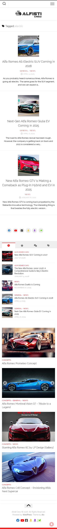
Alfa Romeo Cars (21, 252)
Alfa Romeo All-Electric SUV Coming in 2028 (33, 298)
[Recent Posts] (8, 245)
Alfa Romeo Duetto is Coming (27, 285)
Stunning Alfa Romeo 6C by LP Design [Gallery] (28, 447)
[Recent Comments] (35, 245)
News (32, 71)
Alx (43, 515)
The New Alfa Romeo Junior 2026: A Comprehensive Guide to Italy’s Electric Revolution (31, 271)
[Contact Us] (40, 230)
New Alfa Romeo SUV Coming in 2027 (30, 255)
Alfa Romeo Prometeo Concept (19, 363)
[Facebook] (9, 230)
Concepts (6, 360)
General (24, 71)
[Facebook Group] (21, 230)
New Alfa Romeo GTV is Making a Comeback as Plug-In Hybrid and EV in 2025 (28, 185)
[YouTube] (15, 230)
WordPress (27, 515)
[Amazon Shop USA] (28, 230)
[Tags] (48, 245)
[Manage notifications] (51, 524)
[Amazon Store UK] (34, 230)
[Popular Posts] (21, 245)
